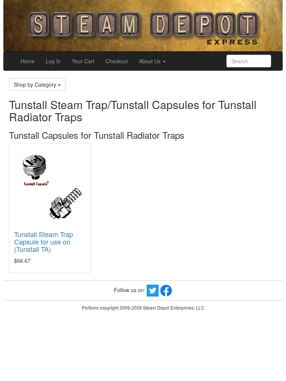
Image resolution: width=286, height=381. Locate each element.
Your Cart (83, 61)
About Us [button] (150, 61)
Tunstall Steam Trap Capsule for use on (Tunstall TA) (43, 241)
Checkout (116, 61)
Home (27, 61)
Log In (53, 61)
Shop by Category (36, 84)
